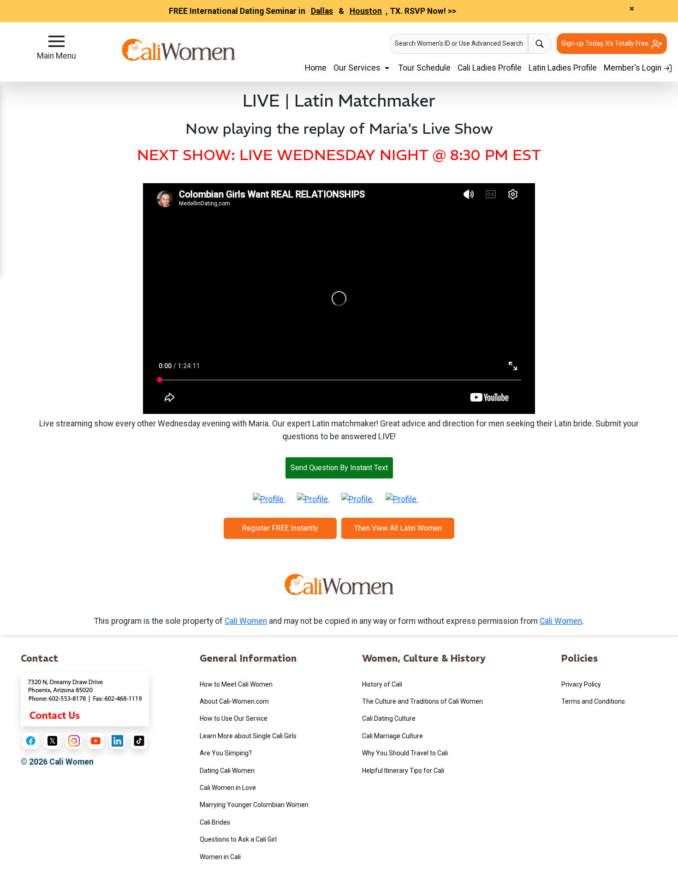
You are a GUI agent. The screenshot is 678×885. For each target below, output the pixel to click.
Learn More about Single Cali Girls (248, 736)
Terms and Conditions (593, 701)
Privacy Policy (581, 684)
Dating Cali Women (227, 770)
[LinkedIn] (117, 741)
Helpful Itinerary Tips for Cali (403, 770)
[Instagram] (74, 741)
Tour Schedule (424, 67)
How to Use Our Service (234, 718)
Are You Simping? (226, 753)
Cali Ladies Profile (490, 67)
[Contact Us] (85, 698)
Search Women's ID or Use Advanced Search (459, 43)
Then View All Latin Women (398, 528)
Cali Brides (215, 822)
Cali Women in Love (228, 787)
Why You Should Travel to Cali (405, 753)
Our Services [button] (357, 67)
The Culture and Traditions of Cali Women (422, 701)
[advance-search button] (539, 44)
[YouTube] (96, 741)
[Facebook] (31, 741)
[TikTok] (139, 741)
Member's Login (633, 67)
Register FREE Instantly (280, 528)
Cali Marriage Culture (392, 736)
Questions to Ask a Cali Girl (238, 839)
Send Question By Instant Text (339, 467)
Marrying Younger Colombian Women (254, 804)
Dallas (322, 11)
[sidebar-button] (56, 41)
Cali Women (246, 621)
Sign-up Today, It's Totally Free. (606, 43)
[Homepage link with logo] (339, 588)
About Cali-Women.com (234, 701)
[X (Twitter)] (52, 741)
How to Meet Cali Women (236, 684)
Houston (366, 11)
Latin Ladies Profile (563, 67)
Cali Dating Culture (389, 718)
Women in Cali (220, 857)
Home (316, 67)
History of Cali (382, 684)
